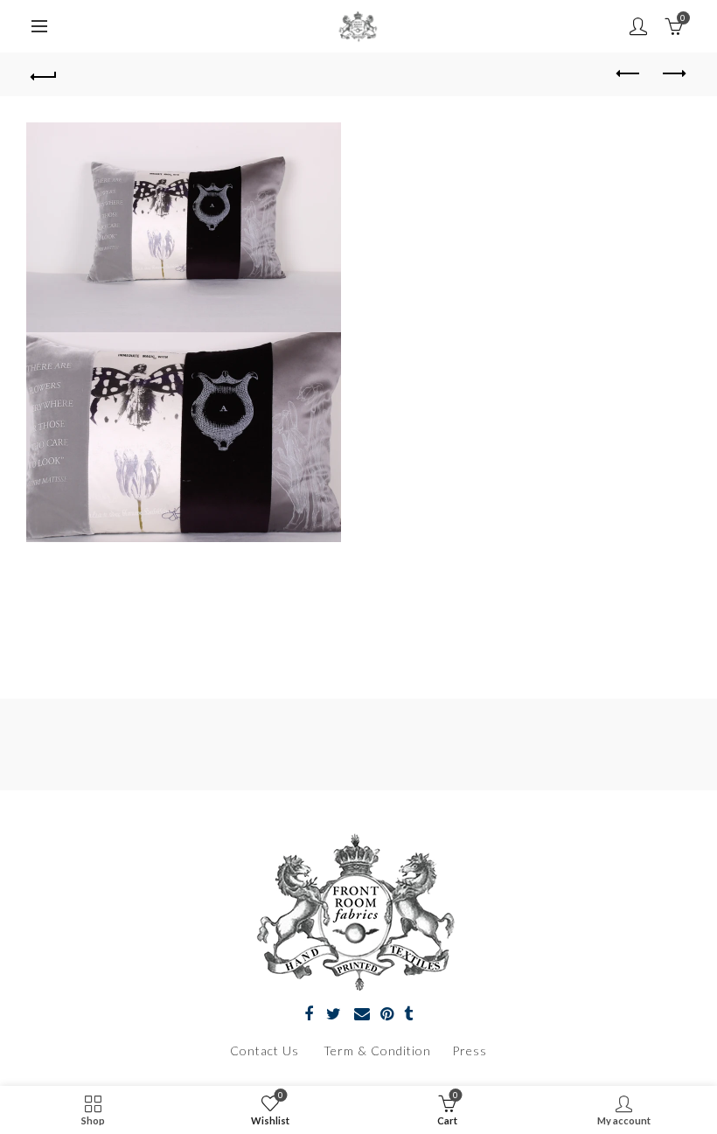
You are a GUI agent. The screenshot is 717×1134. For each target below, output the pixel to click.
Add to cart (567, 565)
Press (469, 1050)
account (638, 26)
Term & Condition (379, 1050)
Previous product (629, 74)
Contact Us (264, 1050)
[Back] (44, 74)
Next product (673, 74)
